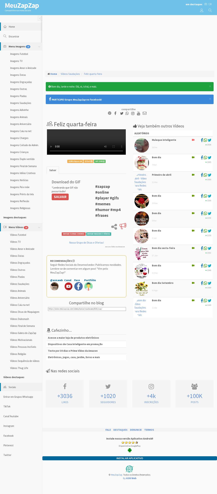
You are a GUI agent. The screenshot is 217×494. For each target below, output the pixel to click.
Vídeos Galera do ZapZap (23, 333)
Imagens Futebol (19, 54)
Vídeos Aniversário (19, 297)
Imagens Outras (18, 89)
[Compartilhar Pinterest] (109, 113)
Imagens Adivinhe (19, 110)
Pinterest (8, 445)
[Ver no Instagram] (133, 113)
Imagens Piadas (18, 96)
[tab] (53, 170)
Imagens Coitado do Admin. (24, 145)
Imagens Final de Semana (23, 166)
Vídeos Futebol (18, 234)
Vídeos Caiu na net (20, 304)
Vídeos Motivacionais (21, 340)
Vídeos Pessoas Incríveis (23, 346)
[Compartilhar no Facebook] (116, 113)
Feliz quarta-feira (92, 73)
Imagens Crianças (19, 152)
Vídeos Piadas (17, 276)
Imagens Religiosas (20, 208)
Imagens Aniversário (20, 124)
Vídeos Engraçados (20, 262)
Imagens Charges (19, 138)
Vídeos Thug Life (19, 368)
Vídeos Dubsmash (19, 319)
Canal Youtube (10, 416)
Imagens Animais (19, 117)
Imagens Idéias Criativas (23, 173)
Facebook (8, 435)
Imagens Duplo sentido (22, 159)
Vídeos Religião (18, 354)
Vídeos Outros (17, 269)
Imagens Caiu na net (21, 131)
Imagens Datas (18, 74)
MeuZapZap (116, 474)
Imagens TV (16, 61)
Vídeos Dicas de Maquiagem (24, 311)
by (129, 478)
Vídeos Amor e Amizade (22, 248)
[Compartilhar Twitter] (122, 113)
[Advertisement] (129, 42)
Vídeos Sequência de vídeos (25, 361)
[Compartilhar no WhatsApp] (127, 113)
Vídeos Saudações (19, 284)
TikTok (6, 406)
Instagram (8, 425)
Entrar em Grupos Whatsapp (18, 396)
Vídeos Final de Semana (22, 325)
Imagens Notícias (19, 180)
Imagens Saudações (20, 103)
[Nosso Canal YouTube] (139, 113)
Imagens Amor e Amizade (23, 68)
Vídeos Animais (18, 290)
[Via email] (144, 113)
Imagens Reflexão (19, 201)
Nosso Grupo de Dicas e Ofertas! (86, 242)
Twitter (7, 455)
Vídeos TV (15, 241)
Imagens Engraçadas (21, 82)
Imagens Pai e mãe (19, 187)
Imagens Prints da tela (22, 194)
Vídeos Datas (17, 255)
